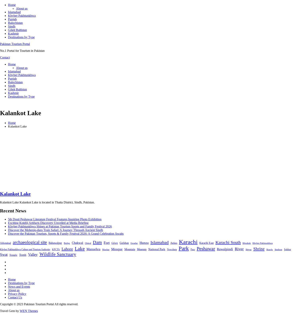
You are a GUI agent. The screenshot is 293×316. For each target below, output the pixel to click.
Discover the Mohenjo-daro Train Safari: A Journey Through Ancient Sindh (55, 230)
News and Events (19, 286)
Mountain (129, 249)
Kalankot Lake (15, 193)
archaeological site (30, 242)
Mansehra (93, 249)
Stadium (278, 249)
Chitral (88, 243)
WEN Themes (29, 311)
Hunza (144, 243)
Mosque (117, 249)
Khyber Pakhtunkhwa (22, 15)
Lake (80, 248)
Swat (4, 254)
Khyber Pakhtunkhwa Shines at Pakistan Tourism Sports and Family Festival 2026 (60, 226)
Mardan (105, 249)
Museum (141, 249)
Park (184, 248)
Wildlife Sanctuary (57, 254)
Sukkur (287, 249)
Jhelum (173, 243)
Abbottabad (5, 243)
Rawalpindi (225, 249)
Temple (13, 254)
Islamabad (14, 12)
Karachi (188, 242)
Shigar (249, 249)
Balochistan (15, 23)
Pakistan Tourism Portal (15, 44)
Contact (5, 57)
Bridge (67, 243)
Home (12, 5)
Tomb (22, 254)
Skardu (269, 249)
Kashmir (13, 33)
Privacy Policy (17, 293)
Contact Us (15, 297)
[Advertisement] (146, 159)
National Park (156, 249)
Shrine (258, 248)
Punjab (12, 19)
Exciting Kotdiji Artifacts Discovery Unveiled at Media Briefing (48, 223)
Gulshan (124, 242)
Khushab (247, 243)
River (239, 249)
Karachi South (228, 242)
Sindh (11, 26)
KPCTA (56, 249)
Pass (193, 249)
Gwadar (134, 243)
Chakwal (77, 242)
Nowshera (172, 249)
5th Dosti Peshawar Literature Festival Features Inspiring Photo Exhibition (54, 219)
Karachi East (206, 242)
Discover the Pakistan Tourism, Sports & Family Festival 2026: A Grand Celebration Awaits (66, 233)
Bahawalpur (55, 242)
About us (22, 8)
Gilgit (114, 242)
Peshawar (206, 248)
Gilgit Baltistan (17, 30)
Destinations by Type (21, 37)
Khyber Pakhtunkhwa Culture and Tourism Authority (25, 249)
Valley (33, 254)
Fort (107, 243)
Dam (97, 242)
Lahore (67, 249)
